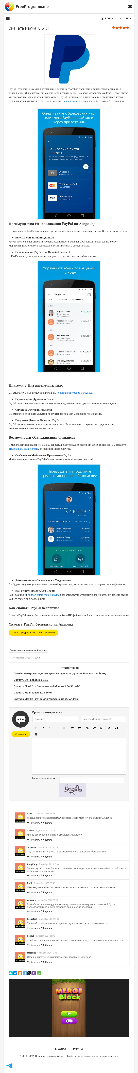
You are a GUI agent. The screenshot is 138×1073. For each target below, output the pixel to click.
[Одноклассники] (20, 973)
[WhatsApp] (39, 973)
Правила (77, 1048)
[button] (36, 728)
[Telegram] (25, 973)
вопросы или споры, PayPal (43, 594)
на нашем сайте (72, 101)
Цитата (48, 823)
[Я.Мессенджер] (11, 973)
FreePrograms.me (32, 6)
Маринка (31, 953)
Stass (29, 813)
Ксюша (30, 936)
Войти (109, 18)
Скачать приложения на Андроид (28, 650)
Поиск (127, 18)
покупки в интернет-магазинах (75, 392)
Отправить (20, 734)
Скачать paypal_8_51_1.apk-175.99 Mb (33, 632)
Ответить (35, 823)
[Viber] (34, 973)
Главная (60, 1048)
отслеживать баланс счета (23, 448)
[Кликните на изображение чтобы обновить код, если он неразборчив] (72, 796)
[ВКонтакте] (15, 973)
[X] (29, 973)
